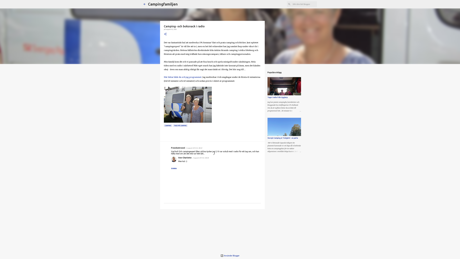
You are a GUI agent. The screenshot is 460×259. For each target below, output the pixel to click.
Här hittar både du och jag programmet (182, 77)
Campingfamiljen (163, 4)
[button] (165, 34)
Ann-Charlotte (185, 158)
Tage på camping (180, 125)
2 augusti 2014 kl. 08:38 (201, 158)
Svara (174, 168)
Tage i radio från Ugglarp (277, 97)
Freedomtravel (178, 148)
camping (168, 125)
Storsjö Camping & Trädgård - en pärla (282, 138)
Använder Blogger (231, 256)
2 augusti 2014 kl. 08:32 (194, 148)
